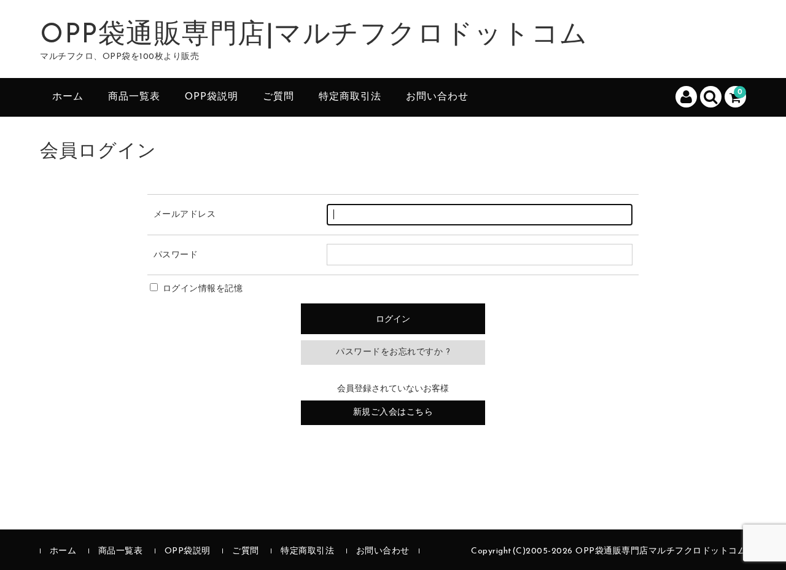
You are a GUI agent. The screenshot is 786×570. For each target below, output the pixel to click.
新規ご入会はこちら (393, 412)
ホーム (68, 97)
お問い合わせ (437, 97)
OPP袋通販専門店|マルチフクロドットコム (314, 35)
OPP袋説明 (211, 97)
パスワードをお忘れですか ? (393, 352)
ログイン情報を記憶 (201, 289)
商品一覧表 (134, 97)
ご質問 (278, 97)
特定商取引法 (350, 97)
